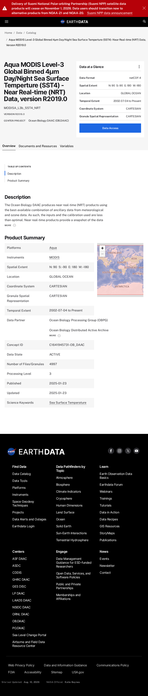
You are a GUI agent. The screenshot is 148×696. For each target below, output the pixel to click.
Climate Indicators (68, 491)
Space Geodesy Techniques (23, 503)
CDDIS (17, 572)
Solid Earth (63, 526)
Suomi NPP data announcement (109, 13)
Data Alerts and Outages (29, 519)
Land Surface (65, 512)
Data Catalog (21, 474)
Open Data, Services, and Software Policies (73, 575)
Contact (105, 572)
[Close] (144, 8)
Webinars (106, 491)
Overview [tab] (9, 146)
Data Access (110, 128)
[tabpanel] (74, 289)
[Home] (77, 21)
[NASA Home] (63, 21)
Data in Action (109, 512)
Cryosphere (64, 498)
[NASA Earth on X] (128, 450)
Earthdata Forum (111, 484)
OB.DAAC (18, 621)
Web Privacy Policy (21, 665)
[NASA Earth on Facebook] (111, 450)
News (104, 551)
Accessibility (32, 672)
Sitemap (56, 672)
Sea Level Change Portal (29, 635)
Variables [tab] (66, 146)
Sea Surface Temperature (67, 402)
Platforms (19, 488)
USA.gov (78, 672)
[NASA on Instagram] (119, 450)
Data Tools (19, 481)
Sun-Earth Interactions (71, 533)
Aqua (53, 248)
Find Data (19, 467)
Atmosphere (64, 478)
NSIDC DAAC (21, 607)
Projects (18, 512)
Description (14, 173)
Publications (108, 540)
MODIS (54, 257)
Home (8, 32)
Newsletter (107, 566)
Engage (61, 551)
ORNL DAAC (20, 614)
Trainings (106, 498)
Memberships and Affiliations (68, 597)
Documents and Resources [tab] (38, 146)
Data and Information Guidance (65, 665)
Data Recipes (109, 519)
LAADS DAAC (21, 600)
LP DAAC (18, 593)
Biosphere (63, 484)
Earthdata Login (23, 526)
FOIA (11, 672)
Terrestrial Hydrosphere (72, 540)
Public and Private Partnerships (68, 586)
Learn (104, 467)
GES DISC (19, 586)
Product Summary (18, 180)
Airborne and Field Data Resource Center (28, 644)
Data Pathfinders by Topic (70, 469)
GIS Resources (109, 526)
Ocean (60, 519)
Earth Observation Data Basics (116, 476)
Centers (18, 551)
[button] (10, 225)
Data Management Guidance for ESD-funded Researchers (74, 562)
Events (104, 559)
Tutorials (105, 505)
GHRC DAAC (21, 579)
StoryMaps (107, 533)
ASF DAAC (19, 559)
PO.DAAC (18, 628)
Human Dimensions (69, 505)
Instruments (20, 494)
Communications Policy (113, 665)
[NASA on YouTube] (136, 450)
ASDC (16, 566)
